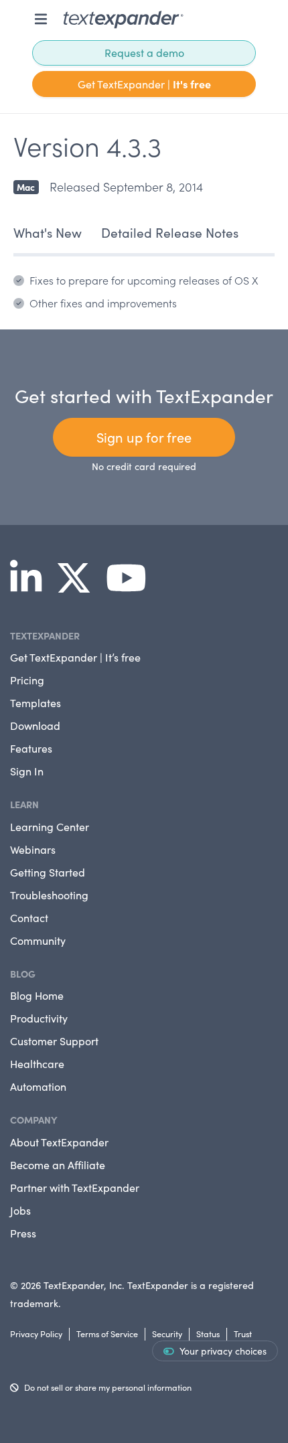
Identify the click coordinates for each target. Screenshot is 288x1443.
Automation (38, 1086)
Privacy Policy (36, 1333)
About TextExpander (59, 1142)
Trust (243, 1333)
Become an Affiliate (57, 1165)
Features (31, 748)
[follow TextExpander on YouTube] (131, 587)
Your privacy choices (223, 1351)
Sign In (27, 771)
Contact (29, 918)
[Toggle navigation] (41, 19)
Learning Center (49, 827)
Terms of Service (107, 1333)
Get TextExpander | (144, 83)
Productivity (39, 1018)
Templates (35, 703)
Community (38, 940)
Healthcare (37, 1064)
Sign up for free (144, 437)
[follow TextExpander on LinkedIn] (31, 587)
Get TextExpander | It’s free (75, 657)
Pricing (27, 680)
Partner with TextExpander (74, 1188)
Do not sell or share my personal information (108, 1387)
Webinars (33, 849)
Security (167, 1333)
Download (35, 725)
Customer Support (54, 1041)
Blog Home (37, 995)
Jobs (20, 1210)
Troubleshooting (49, 895)
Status (208, 1333)
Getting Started (47, 872)
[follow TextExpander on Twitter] (79, 587)
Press (23, 1233)
